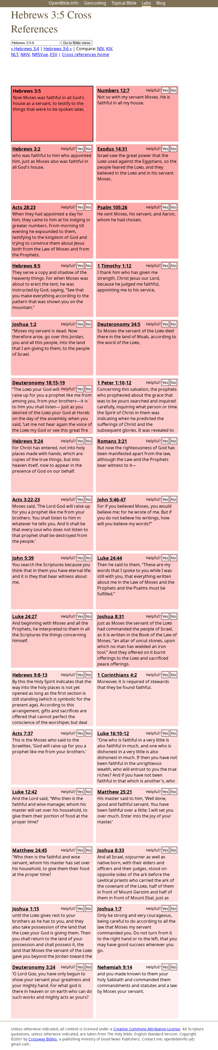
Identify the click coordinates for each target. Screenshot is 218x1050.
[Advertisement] (164, 48)
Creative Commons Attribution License (146, 1028)
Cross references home (85, 54)
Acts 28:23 (24, 207)
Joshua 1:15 (25, 908)
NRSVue (40, 54)
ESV (53, 54)
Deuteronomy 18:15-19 (38, 382)
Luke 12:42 (24, 792)
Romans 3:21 (112, 441)
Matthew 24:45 (29, 850)
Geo (95, 3)
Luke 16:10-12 (113, 733)
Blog (160, 3)
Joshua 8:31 (110, 616)
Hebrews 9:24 (27, 441)
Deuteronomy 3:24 (33, 967)
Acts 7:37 (22, 733)
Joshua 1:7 (109, 908)
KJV (109, 49)
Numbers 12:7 (113, 90)
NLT (14, 54)
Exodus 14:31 (112, 149)
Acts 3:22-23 (26, 499)
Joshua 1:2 (24, 324)
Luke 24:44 (109, 558)
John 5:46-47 (111, 499)
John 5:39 (23, 558)
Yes (165, 90)
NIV (100, 49)
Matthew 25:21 (114, 792)
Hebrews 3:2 (26, 149)
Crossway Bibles (42, 1038)
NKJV (25, 54)
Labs (146, 3)
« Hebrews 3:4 (25, 49)
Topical (123, 3)
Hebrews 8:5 (26, 265)
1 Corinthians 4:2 (117, 675)
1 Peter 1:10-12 (114, 382)
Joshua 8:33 (110, 850)
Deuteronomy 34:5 (118, 324)
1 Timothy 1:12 (114, 265)
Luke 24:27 (24, 616)
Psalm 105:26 (112, 207)
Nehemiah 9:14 (114, 967)
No (173, 90)
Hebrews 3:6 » (58, 49)
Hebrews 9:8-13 (29, 675)
